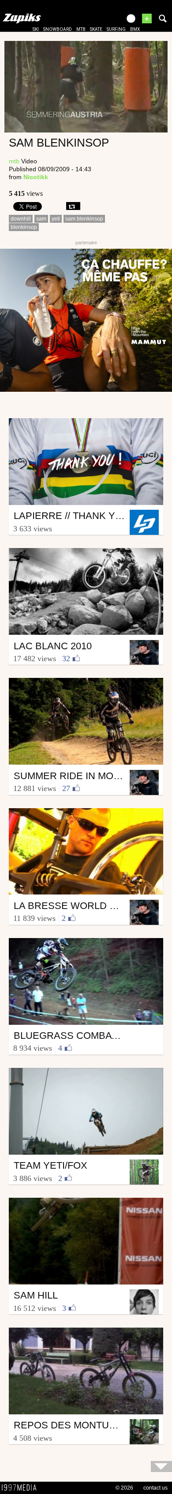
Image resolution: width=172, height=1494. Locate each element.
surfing (116, 29)
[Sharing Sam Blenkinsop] (73, 206)
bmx (135, 29)
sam (41, 219)
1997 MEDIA (21, 1488)
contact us (155, 1488)
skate (96, 29)
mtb (81, 29)
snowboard (57, 29)
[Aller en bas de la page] (161, 1466)
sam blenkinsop (84, 219)
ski (36, 29)
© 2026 (124, 1488)
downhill (21, 219)
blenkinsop (24, 227)
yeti (56, 219)
